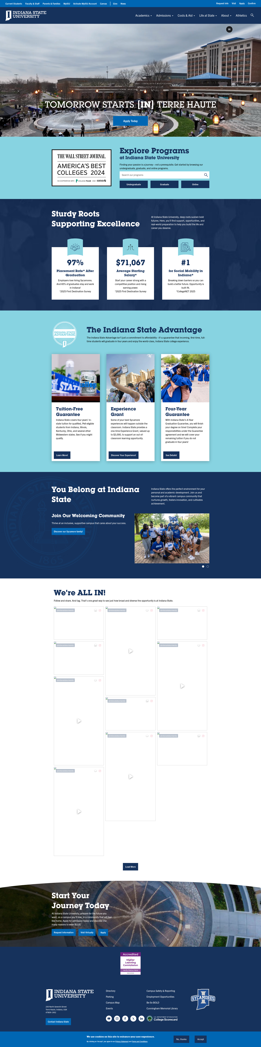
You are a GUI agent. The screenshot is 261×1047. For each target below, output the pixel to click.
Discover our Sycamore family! (68, 531)
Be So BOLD (153, 1002)
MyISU (66, 3)
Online (195, 184)
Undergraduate (134, 184)
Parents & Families (51, 3)
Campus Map (113, 1002)
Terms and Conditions (139, 1041)
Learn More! (62, 455)
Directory (110, 990)
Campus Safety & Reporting (161, 990)
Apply (242, 3)
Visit (234, 3)
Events (109, 1008)
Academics (142, 15)
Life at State (206, 15)
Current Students (13, 3)
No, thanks (181, 1039)
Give (115, 3)
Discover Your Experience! (123, 455)
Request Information (64, 932)
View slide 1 (203, 566)
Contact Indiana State (58, 1021)
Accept (200, 1039)
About (225, 15)
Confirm (252, 3)
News (123, 3)
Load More (130, 866)
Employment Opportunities (160, 996)
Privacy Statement (121, 1041)
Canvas (103, 3)
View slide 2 (208, 566)
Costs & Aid (185, 15)
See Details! (171, 455)
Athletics (241, 15)
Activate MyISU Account (85, 3)
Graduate (164, 184)
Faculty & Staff (32, 3)
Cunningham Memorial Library (162, 1008)
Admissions (163, 15)
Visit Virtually (87, 932)
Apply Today (130, 121)
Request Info (222, 3)
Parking (110, 996)
